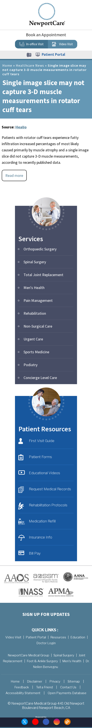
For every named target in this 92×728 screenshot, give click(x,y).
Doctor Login (46, 643)
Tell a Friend (44, 687)
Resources (58, 637)
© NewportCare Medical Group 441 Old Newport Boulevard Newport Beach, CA (46, 705)
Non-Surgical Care (38, 326)
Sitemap (74, 681)
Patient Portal (53, 54)
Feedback (21, 687)
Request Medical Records (50, 489)
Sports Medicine (36, 351)
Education (77, 637)
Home (7, 65)
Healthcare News (30, 65)
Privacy (54, 681)
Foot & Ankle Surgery (42, 661)
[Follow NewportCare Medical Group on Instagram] (56, 722)
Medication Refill (42, 521)
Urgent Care (33, 339)
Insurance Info (40, 537)
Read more (14, 175)
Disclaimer (34, 681)
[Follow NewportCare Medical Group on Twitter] (24, 722)
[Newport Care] (47, 14)
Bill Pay (35, 553)
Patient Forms (40, 457)
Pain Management (38, 300)
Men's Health (34, 287)
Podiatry (30, 364)
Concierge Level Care (40, 377)
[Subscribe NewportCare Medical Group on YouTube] (35, 722)
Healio (21, 127)
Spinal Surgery (35, 261)
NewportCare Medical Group (28, 655)
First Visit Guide (41, 441)
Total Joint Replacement (43, 274)
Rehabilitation (35, 313)
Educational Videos (44, 473)
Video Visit (66, 44)
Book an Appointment (46, 34)
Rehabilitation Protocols (48, 505)
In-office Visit (35, 44)
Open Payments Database (67, 693)
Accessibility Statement (23, 693)
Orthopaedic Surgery (40, 249)
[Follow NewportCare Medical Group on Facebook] (46, 722)
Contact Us (68, 687)
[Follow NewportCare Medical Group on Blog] (67, 722)
